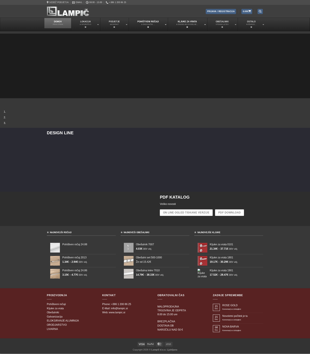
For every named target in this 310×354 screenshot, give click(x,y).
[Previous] (3, 101)
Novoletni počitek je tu (235, 316)
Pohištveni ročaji (56, 304)
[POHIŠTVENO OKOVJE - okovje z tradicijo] (68, 11)
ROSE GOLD (230, 305)
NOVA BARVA (230, 326)
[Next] (12, 101)
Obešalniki (53, 312)
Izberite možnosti (80, 162)
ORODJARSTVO (57, 324)
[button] (221, 11)
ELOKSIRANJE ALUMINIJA (63, 320)
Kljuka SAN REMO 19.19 (155, 151)
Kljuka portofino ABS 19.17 (227, 151)
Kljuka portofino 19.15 (79, 151)
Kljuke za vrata (55, 308)
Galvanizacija (54, 316)
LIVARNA (52, 329)
